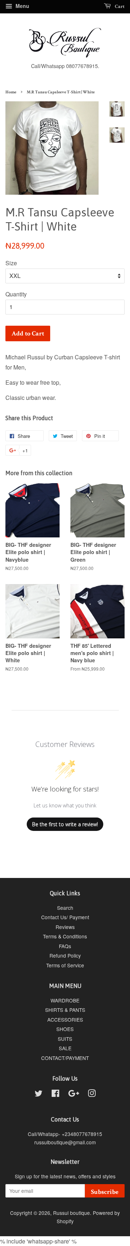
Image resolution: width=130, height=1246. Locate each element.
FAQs (65, 946)
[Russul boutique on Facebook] (55, 1094)
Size (11, 263)
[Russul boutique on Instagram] (92, 1094)
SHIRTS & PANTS (65, 1009)
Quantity (16, 294)
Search (65, 907)
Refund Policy (65, 955)
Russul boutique (71, 1212)
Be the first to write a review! (65, 824)
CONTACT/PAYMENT (65, 1057)
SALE (65, 1048)
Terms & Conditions (65, 936)
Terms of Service (65, 965)
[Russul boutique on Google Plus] (73, 1094)
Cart (119, 6)
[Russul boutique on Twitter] (39, 1094)
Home (10, 92)
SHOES (65, 1028)
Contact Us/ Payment (65, 917)
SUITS (65, 1038)
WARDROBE (65, 1000)
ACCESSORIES (65, 1019)
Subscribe (104, 1192)
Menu (21, 5)
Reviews (65, 926)
